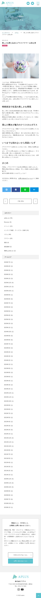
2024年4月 (7, 352)
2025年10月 (7, 290)
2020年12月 (7, 479)
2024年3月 (7, 356)
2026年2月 (7, 274)
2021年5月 (7, 458)
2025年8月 (7, 299)
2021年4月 (7, 462)
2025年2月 (7, 323)
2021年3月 (7, 466)
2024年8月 (7, 340)
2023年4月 (7, 380)
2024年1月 (7, 364)
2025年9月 (7, 295)
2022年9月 (7, 405)
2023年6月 (7, 376)
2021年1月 (7, 474)
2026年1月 (7, 278)
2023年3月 (7, 385)
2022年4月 (7, 421)
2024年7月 (7, 344)
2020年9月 (7, 491)
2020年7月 (7, 499)
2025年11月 (7, 286)
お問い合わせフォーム (25, 178)
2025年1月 (7, 327)
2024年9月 (7, 335)
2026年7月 (7, 262)
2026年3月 (7, 270)
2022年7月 (7, 413)
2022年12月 (7, 393)
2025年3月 (7, 319)
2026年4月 (7, 266)
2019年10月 (7, 503)
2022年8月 (7, 409)
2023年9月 (7, 368)
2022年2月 (7, 429)
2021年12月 (7, 438)
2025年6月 (7, 307)
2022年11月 (7, 397)
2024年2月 (7, 360)
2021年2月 (7, 470)
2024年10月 (7, 331)
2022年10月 (7, 401)
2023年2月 (7, 389)
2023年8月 (7, 372)
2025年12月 (7, 282)
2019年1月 (7, 507)
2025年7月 (7, 303)
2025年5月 (7, 311)
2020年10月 (7, 487)
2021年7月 (7, 454)
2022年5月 (7, 417)
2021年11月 (7, 442)
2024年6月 (7, 348)
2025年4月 (7, 315)
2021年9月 (7, 450)
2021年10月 (7, 446)
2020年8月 (7, 495)
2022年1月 (7, 434)
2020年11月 (7, 483)
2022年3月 (7, 425)
